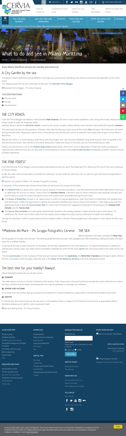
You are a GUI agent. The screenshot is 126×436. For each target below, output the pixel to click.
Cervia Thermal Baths (18, 211)
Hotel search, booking (116, 348)
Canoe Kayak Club (37, 205)
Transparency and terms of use (45, 372)
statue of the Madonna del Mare (65, 259)
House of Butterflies (17, 199)
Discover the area (19, 60)
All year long (6, 355)
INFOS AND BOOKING (115, 344)
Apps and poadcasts (41, 343)
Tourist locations (38, 60)
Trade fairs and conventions (12, 378)
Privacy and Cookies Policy (43, 366)
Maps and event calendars (43, 337)
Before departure (8, 352)
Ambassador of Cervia (73, 380)
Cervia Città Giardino (81, 150)
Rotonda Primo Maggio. (62, 84)
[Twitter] (123, 99)
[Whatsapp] (123, 117)
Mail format (78, 344)
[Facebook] (123, 93)
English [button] (55, 2)
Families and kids (8, 337)
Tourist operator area (10, 372)
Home (5, 60)
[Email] (123, 105)
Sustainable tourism (9, 369)
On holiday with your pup (11, 349)
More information (32, 432)
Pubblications (38, 334)
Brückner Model (33, 125)
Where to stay (7, 334)
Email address (70, 334)
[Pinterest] (123, 111)
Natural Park (13, 190)
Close (118, 427)
